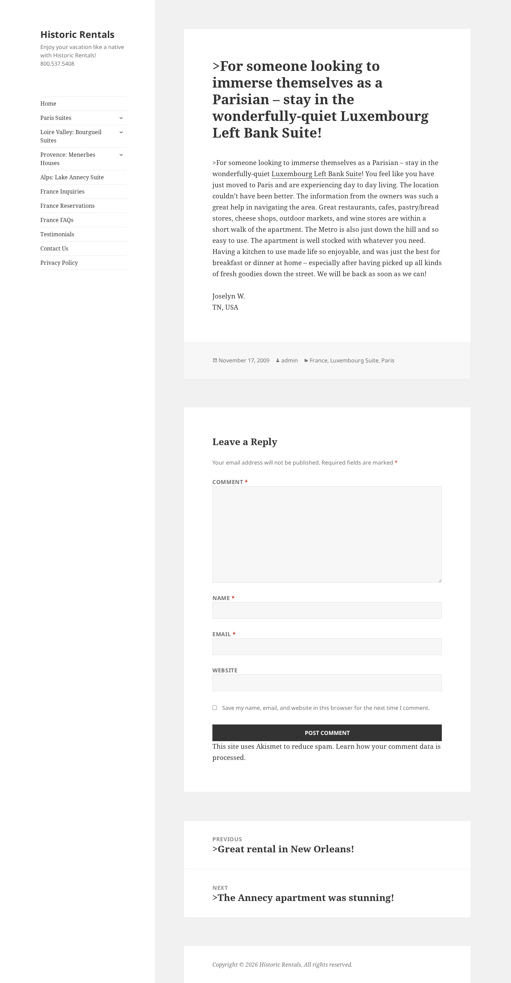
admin (289, 360)
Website (224, 670)
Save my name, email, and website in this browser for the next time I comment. (326, 708)
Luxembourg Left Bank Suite (316, 173)
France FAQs (56, 220)
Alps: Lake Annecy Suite (72, 177)
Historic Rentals (77, 34)
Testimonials (57, 234)
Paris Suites (55, 118)
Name (223, 598)
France (318, 360)
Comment (230, 482)
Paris (388, 360)
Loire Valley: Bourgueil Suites (71, 136)
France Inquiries (62, 191)
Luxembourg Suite (354, 360)
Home (48, 103)
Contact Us (54, 248)
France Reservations (67, 206)
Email (224, 634)
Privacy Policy (59, 263)
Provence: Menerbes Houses (67, 159)
